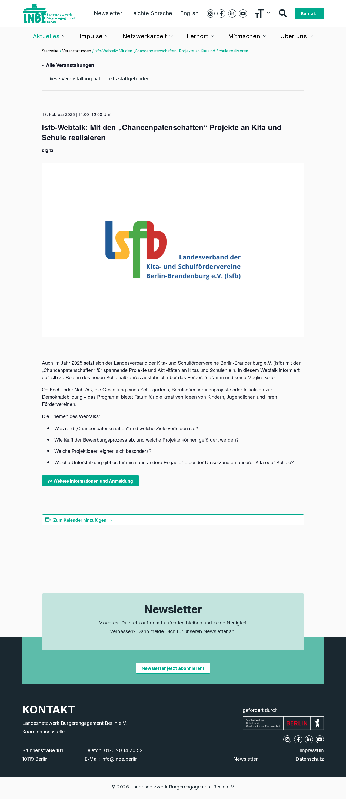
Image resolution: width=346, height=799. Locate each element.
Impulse (90, 36)
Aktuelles (46, 36)
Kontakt (309, 13)
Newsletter (108, 13)
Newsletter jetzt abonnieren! (173, 668)
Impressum (312, 750)
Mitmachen (244, 36)
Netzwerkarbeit (144, 36)
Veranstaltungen (76, 51)
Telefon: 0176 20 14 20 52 (114, 750)
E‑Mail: (111, 759)
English (189, 13)
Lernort (197, 36)
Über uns (293, 36)
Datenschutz (309, 759)
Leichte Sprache (151, 13)
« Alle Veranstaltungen (68, 65)
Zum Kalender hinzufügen (80, 520)
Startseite (50, 51)
